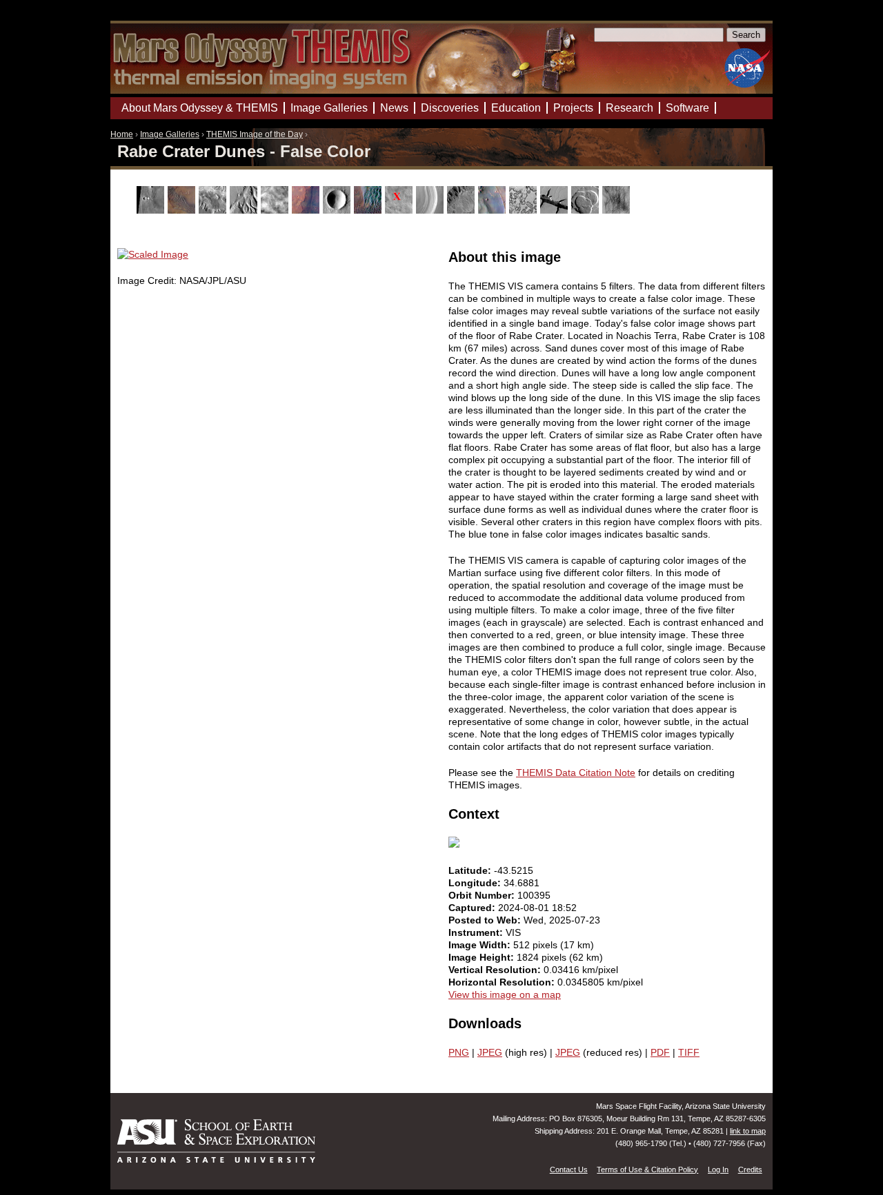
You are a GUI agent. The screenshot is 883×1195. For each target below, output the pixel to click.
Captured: (473, 907)
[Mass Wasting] (462, 210)
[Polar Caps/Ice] (524, 210)
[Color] (307, 210)
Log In (718, 1169)
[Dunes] (369, 210)
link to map (748, 1131)
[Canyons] (214, 210)
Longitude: (476, 882)
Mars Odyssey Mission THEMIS (149, 17)
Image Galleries (169, 134)
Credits (750, 1169)
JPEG (489, 1052)
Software (687, 108)
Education (516, 108)
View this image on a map (504, 994)
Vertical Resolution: (496, 969)
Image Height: (482, 957)
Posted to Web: (486, 920)
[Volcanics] (586, 210)
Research (629, 108)
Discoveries (450, 108)
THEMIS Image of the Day (254, 134)
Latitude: (471, 870)
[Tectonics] (555, 210)
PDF (660, 1052)
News (394, 108)
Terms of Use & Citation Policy (647, 1169)
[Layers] (431, 210)
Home (121, 134)
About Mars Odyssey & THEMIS (199, 108)
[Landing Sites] (400, 210)
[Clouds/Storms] (276, 210)
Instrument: (477, 932)
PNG (458, 1052)
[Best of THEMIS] (183, 210)
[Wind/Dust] (617, 210)
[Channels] (245, 210)
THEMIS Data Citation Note (575, 772)
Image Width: (480, 944)
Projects (573, 108)
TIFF (689, 1052)
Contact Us (569, 1169)
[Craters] (338, 210)
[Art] (152, 210)
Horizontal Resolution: (502, 982)
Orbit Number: (482, 895)
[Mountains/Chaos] (493, 210)
